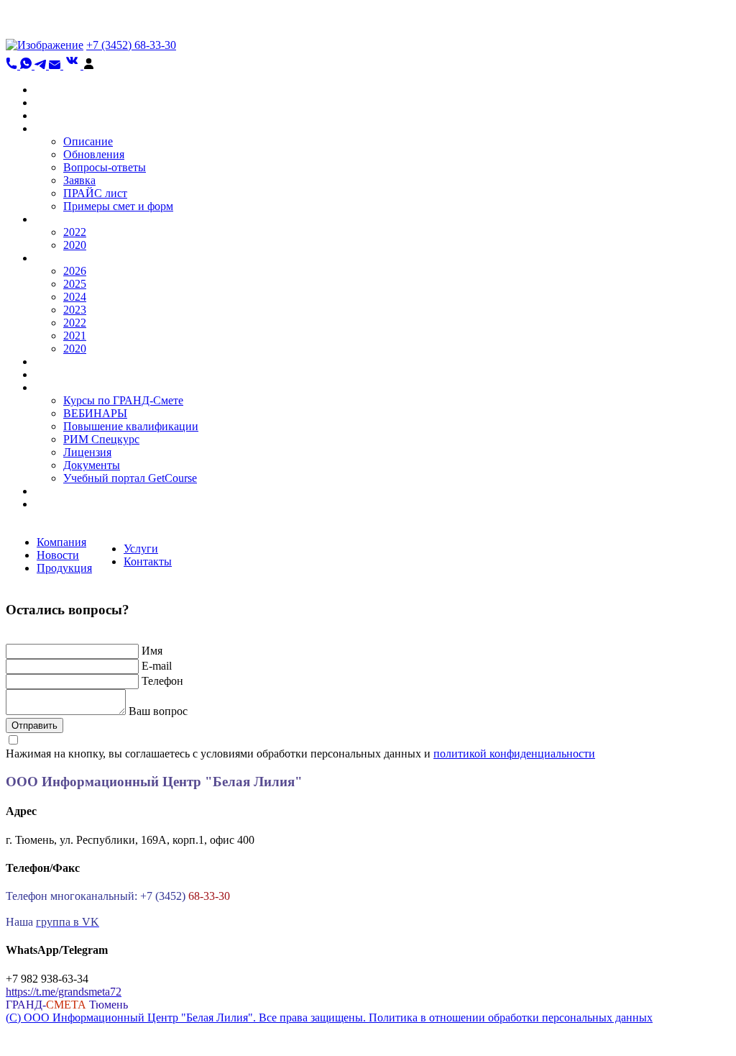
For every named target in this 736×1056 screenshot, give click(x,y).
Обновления (93, 154)
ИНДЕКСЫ (63, 258)
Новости (58, 555)
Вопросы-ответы (104, 167)
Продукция (64, 568)
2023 (74, 310)
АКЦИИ (55, 115)
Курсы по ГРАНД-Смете (123, 400)
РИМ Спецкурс (101, 439)
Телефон (162, 681)
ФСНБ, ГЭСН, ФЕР (83, 219)
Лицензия (87, 452)
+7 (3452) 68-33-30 (131, 45)
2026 (74, 271)
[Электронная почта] (56, 65)
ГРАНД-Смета (69, 128)
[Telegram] (41, 65)
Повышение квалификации (130, 426)
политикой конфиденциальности (514, 753)
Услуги (141, 548)
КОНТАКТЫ (67, 491)
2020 (74, 245)
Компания (61, 542)
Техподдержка (69, 374)
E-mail (157, 666)
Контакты (148, 561)
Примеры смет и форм (118, 206)
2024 (74, 297)
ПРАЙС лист (95, 193)
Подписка (58, 504)
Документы (91, 465)
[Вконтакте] (73, 65)
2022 (74, 232)
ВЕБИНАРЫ (95, 413)
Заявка (79, 180)
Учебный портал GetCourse (130, 478)
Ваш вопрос (158, 711)
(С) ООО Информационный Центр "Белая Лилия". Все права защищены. (187, 1017)
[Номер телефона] (13, 65)
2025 (74, 284)
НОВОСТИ (63, 102)
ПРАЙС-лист (66, 361)
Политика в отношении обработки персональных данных (511, 1017)
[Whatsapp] (27, 65)
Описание (88, 141)
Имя (152, 651)
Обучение (58, 387)
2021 (74, 335)
